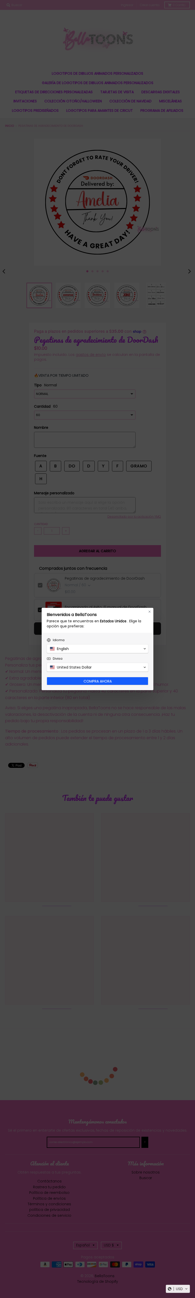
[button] (178, 1289)
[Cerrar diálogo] (149, 611)
